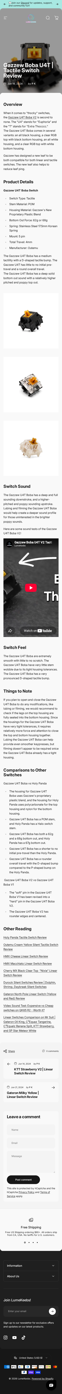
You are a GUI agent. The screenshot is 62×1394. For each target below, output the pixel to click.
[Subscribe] (52, 1311)
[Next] (57, 4)
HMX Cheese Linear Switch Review (25, 956)
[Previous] (5, 4)
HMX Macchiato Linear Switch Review (27, 963)
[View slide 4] (37, 1243)
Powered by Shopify (42, 1378)
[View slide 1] (25, 1243)
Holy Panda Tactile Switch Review (25, 937)
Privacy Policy (26, 1192)
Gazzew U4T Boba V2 (22, 117)
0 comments (52, 1051)
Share (11, 1051)
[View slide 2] (29, 1243)
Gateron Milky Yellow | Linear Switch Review (23, 1095)
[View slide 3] (33, 1243)
